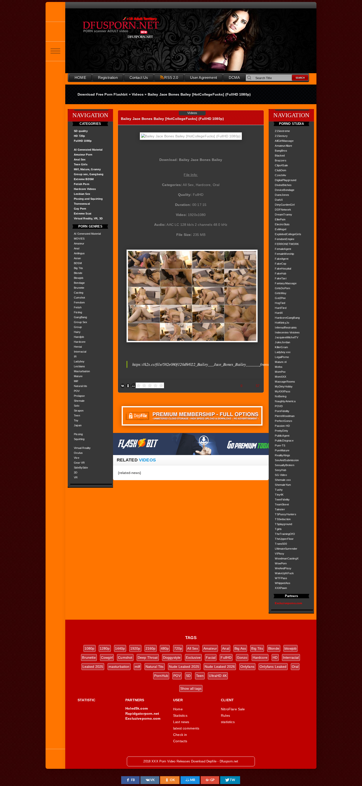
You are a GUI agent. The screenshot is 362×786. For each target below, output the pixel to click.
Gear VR (79, 462)
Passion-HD (282, 425)
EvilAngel (280, 229)
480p (165, 648)
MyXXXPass (282, 391)
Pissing (78, 434)
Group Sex (80, 322)
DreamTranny (283, 214)
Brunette (79, 287)
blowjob (290, 648)
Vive (76, 457)
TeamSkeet (282, 504)
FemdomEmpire (284, 239)
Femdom (79, 302)
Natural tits (80, 386)
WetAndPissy (283, 568)
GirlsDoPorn (282, 288)
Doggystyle (172, 657)
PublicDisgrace (284, 440)
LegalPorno (282, 357)
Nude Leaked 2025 (184, 667)
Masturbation (82, 371)
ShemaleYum (283, 484)
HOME (80, 77)
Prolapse (79, 395)
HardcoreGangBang (287, 317)
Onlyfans (247, 667)
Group (78, 327)
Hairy (77, 331)
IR (75, 356)
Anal (76, 248)
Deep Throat (148, 657)
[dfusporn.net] (55, 12)
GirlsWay (280, 293)
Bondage (79, 282)
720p (178, 648)
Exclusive (193, 657)
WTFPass (281, 578)
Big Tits (78, 268)
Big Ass (240, 648)
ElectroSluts (282, 224)
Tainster (280, 509)
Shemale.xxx (283, 479)
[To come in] (55, 31)
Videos (192, 113)
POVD (279, 406)
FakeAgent (281, 258)
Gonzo (242, 657)
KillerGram (281, 347)
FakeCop (280, 263)
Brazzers (280, 160)
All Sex (192, 648)
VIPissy (279, 553)
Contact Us (139, 77)
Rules (225, 715)
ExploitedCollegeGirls (288, 234)
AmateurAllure (283, 145)
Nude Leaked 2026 (220, 667)
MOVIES (79, 238)
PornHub (161, 676)
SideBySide (81, 467)
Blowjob (78, 277)
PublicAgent (282, 435)
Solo (76, 405)
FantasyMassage (285, 283)
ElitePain (280, 219)
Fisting (78, 312)
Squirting (79, 439)
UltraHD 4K (218, 676)
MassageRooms (285, 381)
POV (77, 390)
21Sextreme (282, 130)
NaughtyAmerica (285, 401)
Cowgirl (107, 657)
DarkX (279, 199)
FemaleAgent (283, 248)
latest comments (186, 728)
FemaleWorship (284, 253)
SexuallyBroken (284, 465)
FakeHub (280, 273)
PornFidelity (282, 411)
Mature (78, 376)
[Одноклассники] (128, 386)
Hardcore (79, 341)
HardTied (280, 307)
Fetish (78, 307)
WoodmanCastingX (286, 558)
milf (137, 667)
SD (188, 676)
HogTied (280, 302)
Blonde (78, 273)
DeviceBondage (284, 189)
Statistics (180, 715)
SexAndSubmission (287, 460)
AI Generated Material (87, 233)
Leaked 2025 (92, 667)
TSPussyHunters (285, 514)
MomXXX (280, 376)
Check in (180, 735)
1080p (89, 648)
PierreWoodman (285, 415)
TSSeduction (283, 519)
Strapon (78, 410)
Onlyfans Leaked (273, 667)
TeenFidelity (282, 499)
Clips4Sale (281, 165)
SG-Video (281, 474)
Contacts (180, 741)
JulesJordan (282, 342)
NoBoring (280, 396)
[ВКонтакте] (122, 386)
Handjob (79, 336)
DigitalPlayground (285, 180)
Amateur (79, 243)
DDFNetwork (283, 209)
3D (75, 472)
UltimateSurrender (286, 548)
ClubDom (280, 170)
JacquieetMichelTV (286, 337)
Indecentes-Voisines (287, 332)
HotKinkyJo (282, 322)
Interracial (80, 351)
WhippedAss (282, 583)
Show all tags (190, 688)
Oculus (78, 452)
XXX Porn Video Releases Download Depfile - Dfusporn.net (131, 27)
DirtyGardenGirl (285, 204)
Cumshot (79, 297)
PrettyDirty (281, 430)
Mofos (278, 366)
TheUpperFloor (284, 538)
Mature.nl (280, 361)
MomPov (280, 371)
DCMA (234, 77)
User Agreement (203, 77)
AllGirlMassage (284, 140)
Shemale (79, 400)
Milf (76, 381)
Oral (295, 667)
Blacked (280, 155)
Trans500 (281, 543)
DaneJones (282, 194)
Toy (76, 420)
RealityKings (282, 455)
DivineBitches (283, 185)
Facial (210, 657)
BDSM (78, 263)
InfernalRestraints (286, 327)
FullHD (226, 657)
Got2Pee (280, 298)
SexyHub (280, 470)
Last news (181, 722)
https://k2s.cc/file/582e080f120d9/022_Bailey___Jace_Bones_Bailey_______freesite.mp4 (206, 364)
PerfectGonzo (283, 420)
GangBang (80, 317)
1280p (105, 648)
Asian (77, 258)
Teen (77, 415)
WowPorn (281, 563)
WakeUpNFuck (284, 573)
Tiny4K (279, 494)
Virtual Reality (82, 447)
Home (178, 709)
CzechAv (280, 175)
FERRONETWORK (287, 244)
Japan (78, 425)
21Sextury (281, 135)
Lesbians (79, 366)
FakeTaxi (280, 278)
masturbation (119, 667)
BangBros (281, 150)
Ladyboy (79, 361)
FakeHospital (283, 268)
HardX (279, 312)
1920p (135, 648)
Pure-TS (280, 445)
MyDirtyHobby (284, 386)
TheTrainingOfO (285, 533)
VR (76, 477)
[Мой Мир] (133, 386)
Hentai (78, 346)
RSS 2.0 (171, 77)
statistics (228, 722)
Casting (78, 292)
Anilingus (79, 253)
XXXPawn (281, 587)
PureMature (282, 450)
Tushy (279, 489)
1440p (120, 648)
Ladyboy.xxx (283, 352)
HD (275, 657)
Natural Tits (155, 667)
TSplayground (283, 524)
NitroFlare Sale (233, 709)
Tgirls (278, 529)
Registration (108, 77)
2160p (151, 648)
